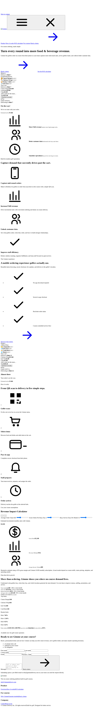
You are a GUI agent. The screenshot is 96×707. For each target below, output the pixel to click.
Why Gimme (4, 696)
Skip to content (5, 14)
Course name (5, 652)
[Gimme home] (4, 29)
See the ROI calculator (44, 71)
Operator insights (13, 696)
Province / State (26, 654)
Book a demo (35, 43)
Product (3, 43)
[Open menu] (36, 22)
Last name (28, 650)
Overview (4, 689)
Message (3, 669)
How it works (10, 43)
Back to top (8, 703)
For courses (26, 43)
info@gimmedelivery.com (8, 682)
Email (2, 654)
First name (4, 650)
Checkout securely (7, 97)
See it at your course (7, 341)
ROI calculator (18, 43)
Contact (3, 703)
